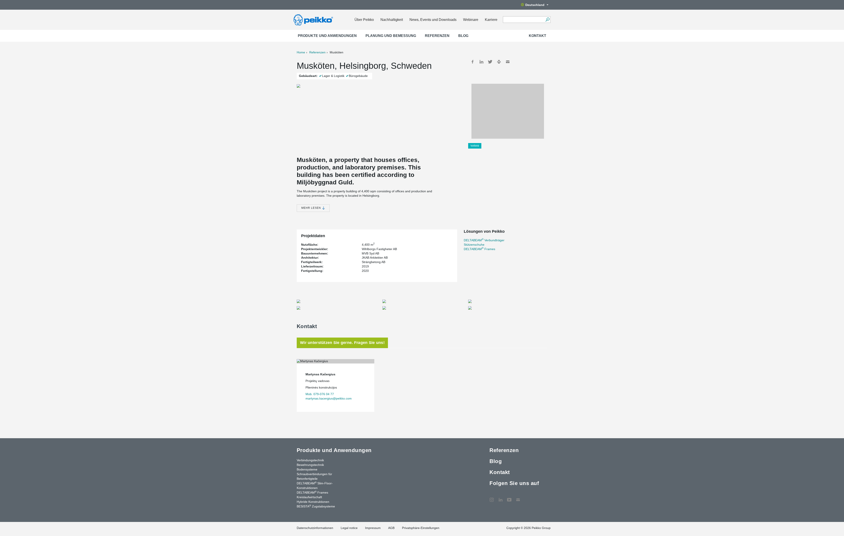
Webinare (470, 20)
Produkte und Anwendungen (327, 36)
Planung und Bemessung (391, 36)
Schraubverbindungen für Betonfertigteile (314, 476)
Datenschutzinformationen (315, 528)
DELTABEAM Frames (479, 249)
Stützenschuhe (474, 244)
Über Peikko (364, 20)
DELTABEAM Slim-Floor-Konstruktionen (315, 485)
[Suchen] (547, 19)
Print (499, 62)
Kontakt (537, 36)
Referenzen (437, 36)
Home (301, 52)
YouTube (509, 497)
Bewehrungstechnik (310, 465)
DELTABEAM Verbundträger (484, 240)
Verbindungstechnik (310, 460)
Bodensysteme (307, 469)
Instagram (491, 497)
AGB (391, 528)
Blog (463, 36)
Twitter (490, 62)
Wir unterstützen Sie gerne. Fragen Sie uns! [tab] (342, 342)
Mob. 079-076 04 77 (320, 394)
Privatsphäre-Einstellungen (420, 528)
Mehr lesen (311, 207)
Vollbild (474, 145)
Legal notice (349, 528)
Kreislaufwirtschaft (309, 497)
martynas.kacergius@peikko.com (329, 398)
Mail (508, 62)
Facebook (472, 62)
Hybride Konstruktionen (313, 501)
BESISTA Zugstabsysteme (316, 506)
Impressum (373, 528)
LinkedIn (481, 62)
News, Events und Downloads (433, 20)
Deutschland (534, 5)
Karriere (491, 20)
